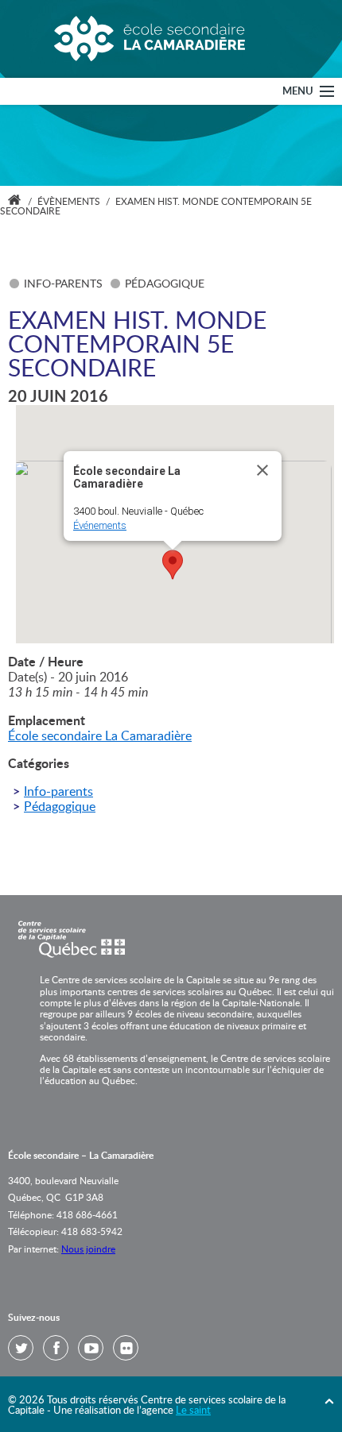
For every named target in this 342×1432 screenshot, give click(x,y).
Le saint (193, 1411)
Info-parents (58, 791)
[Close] (262, 470)
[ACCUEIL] (14, 202)
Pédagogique (59, 807)
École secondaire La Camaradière (100, 736)
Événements (99, 525)
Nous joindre (88, 1249)
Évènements (68, 202)
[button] (172, 565)
